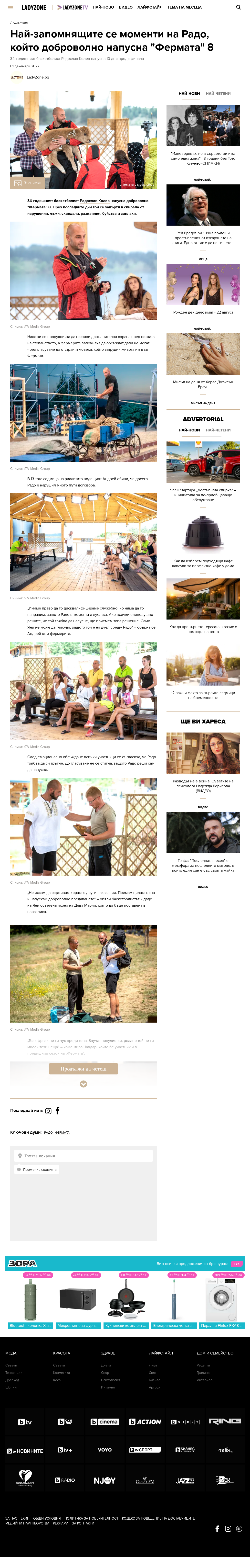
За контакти (83, 1523)
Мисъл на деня (203, 403)
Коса (57, 1380)
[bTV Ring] (225, 1421)
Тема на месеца (184, 7)
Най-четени (218, 93)
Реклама (60, 1523)
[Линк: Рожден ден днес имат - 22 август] (203, 299)
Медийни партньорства (27, 1523)
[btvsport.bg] (145, 1449)
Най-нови (189, 93)
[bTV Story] (185, 1421)
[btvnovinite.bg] (24, 1449)
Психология (110, 1380)
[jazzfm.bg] (185, 1478)
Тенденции (13, 1373)
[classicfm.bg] (145, 1478)
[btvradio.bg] (64, 1478)
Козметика (61, 1373)
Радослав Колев (95, 200)
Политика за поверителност (91, 1518)
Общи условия (47, 1518)
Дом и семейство (215, 1353)
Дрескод (12, 1380)
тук (237, 1264)
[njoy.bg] (104, 1478)
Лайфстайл (150, 7)
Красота (61, 1353)
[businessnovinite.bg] (185, 1449)
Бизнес (154, 1380)
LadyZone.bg (38, 77)
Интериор (204, 1380)
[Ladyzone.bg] (39, 8)
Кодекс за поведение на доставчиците (158, 1518)
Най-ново (103, 7)
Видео (126, 7)
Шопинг (11, 1387)
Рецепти (203, 1365)
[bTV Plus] (64, 1449)
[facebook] (217, 1529)
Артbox (154, 1387)
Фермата (62, 1133)
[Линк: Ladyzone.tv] (72, 7)
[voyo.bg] (104, 1449)
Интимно (108, 1387)
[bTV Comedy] (64, 1421)
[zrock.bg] (225, 1478)
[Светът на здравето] (24, 1478)
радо (48, 1133)
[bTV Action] (145, 1421)
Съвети (11, 1365)
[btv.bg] (24, 1421)
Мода (11, 1353)
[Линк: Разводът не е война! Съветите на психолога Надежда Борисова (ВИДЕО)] (203, 772)
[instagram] (228, 1529)
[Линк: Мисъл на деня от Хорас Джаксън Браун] (203, 370)
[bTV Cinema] (104, 1421)
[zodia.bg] (225, 1449)
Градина (203, 1373)
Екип (25, 1518)
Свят (152, 1373)
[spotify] (239, 1529)
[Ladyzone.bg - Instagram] (49, 1110)
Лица (203, 259)
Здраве (108, 1353)
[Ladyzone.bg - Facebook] (58, 1121)
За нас (11, 1518)
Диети (106, 1365)
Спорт (106, 1373)
